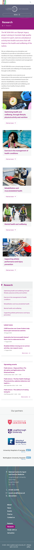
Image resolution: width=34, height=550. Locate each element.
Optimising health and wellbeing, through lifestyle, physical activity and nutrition (16, 292)
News (9, 508)
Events (9, 511)
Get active (10, 533)
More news (25, 353)
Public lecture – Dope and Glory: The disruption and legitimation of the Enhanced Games (15, 370)
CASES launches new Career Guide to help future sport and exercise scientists (16, 329)
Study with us (12, 530)
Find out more (10, 123)
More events (24, 397)
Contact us (11, 517)
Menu (16, 15)
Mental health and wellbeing (12, 308)
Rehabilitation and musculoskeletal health (16, 304)
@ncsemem (13, 496)
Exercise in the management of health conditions (15, 298)
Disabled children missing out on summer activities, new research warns (17, 347)
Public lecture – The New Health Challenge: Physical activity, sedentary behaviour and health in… (17, 381)
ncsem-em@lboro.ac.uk (17, 493)
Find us (9, 514)
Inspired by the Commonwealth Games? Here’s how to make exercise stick (16, 338)
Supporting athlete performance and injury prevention (17, 314)
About (9, 505)
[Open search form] (30, 2)
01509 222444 (14, 490)
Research (8, 285)
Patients (10, 523)
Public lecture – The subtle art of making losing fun (16, 391)
